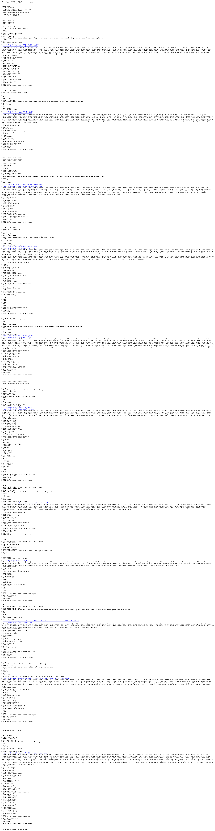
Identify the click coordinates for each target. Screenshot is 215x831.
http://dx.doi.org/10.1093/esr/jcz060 (18, 111)
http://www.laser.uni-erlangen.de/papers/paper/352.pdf (25, 503)
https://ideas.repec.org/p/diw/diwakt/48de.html (22, 184)
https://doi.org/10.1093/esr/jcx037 (17, 337)
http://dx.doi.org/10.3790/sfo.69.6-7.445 (20, 246)
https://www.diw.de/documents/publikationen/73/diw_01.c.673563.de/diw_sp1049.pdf (36, 678)
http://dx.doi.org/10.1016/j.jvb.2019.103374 (21, 44)
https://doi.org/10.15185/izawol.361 (18, 622)
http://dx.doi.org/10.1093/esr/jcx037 (18, 336)
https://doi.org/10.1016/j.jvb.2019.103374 (20, 46)
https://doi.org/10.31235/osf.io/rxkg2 (18, 407)
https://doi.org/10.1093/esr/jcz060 (17, 113)
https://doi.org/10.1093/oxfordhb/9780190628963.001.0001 (26, 753)
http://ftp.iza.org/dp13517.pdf (15, 560)
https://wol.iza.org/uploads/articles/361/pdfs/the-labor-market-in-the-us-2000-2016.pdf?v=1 (41, 621)
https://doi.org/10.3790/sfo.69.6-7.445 (19, 248)
